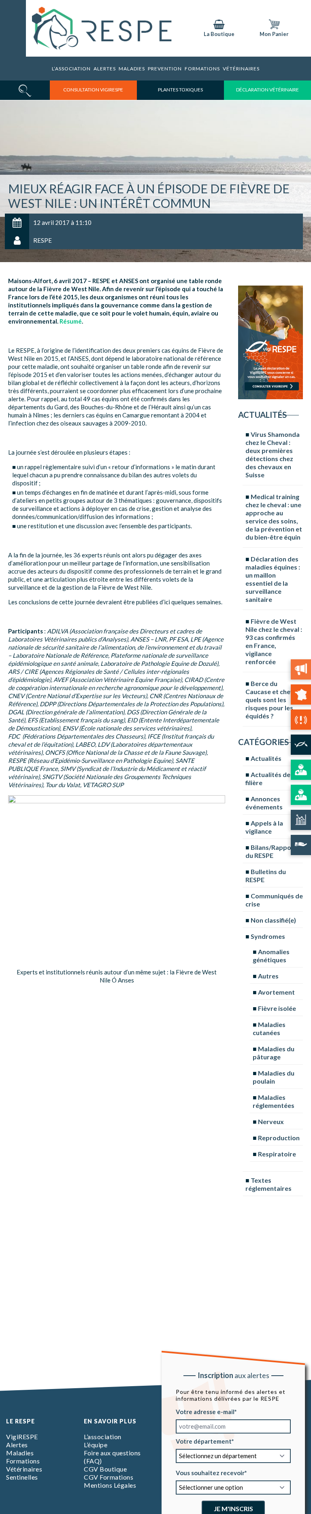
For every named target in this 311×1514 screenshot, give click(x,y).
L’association (71, 69)
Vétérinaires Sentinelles (24, 1473)
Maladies (132, 69)
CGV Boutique (105, 1469)
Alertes (105, 69)
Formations (23, 1461)
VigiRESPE (22, 1436)
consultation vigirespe (93, 90)
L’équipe (95, 1444)
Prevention (165, 69)
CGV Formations (108, 1477)
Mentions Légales (110, 1485)
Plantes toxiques (180, 90)
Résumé (71, 321)
